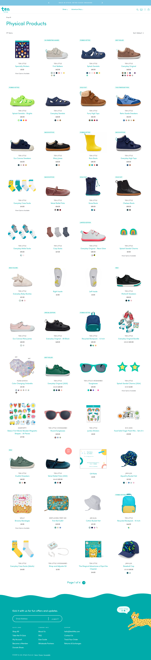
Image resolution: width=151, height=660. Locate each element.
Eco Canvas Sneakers (22, 158)
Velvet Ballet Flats (58, 203)
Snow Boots (93, 203)
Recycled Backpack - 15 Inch (128, 521)
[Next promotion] (102, 2)
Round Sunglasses (58, 431)
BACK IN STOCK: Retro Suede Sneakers (75, 3)
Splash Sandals (93, 66)
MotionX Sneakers (128, 294)
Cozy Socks (57, 249)
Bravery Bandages (22, 521)
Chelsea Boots (128, 203)
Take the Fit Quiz (19, 636)
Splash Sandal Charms (129, 249)
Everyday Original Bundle (128, 339)
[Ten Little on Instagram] (122, 611)
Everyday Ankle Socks (22, 249)
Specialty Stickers (22, 66)
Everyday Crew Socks (22, 203)
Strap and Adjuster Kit (58, 566)
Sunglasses (93, 384)
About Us (42, 632)
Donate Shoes (18, 648)
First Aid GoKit (57, 521)
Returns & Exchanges (72, 644)
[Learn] (141, 9)
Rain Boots (93, 158)
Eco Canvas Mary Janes (22, 339)
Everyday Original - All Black (57, 339)
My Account (17, 640)
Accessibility (47, 655)
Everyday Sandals (58, 114)
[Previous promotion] (49, 2)
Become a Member (20, 644)
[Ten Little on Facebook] (125, 611)
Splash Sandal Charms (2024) (129, 384)
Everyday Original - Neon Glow (93, 249)
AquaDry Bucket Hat (129, 476)
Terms (36, 655)
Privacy (41, 655)
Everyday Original (128, 66)
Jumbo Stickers (93, 431)
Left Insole (93, 292)
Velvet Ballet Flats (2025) (58, 476)
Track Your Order (71, 640)
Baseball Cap (128, 566)
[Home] (5, 9)
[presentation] (137, 10)
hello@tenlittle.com (72, 632)
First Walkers (58, 66)
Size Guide (42, 640)
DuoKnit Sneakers (22, 476)
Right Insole (57, 292)
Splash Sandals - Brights (22, 114)
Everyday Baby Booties (22, 294)
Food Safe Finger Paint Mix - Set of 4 (128, 431)
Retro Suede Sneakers (129, 114)
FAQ (40, 636)
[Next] (83, 582)
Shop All (8, 17)
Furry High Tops (93, 114)
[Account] (145, 9)
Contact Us (68, 636)
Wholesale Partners (46, 644)
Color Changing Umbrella (22, 384)
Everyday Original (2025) (58, 384)
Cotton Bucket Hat (93, 521)
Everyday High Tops (129, 158)
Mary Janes (57, 158)
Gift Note (93, 474)
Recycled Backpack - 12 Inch (93, 339)
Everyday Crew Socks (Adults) (22, 566)
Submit (55, 619)
